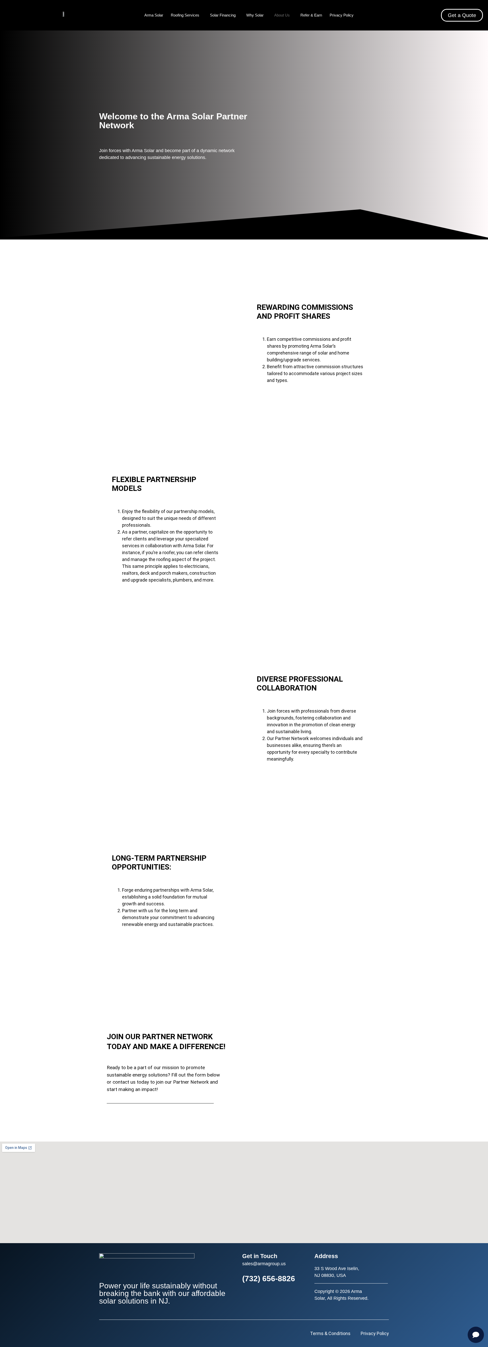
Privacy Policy (342, 15)
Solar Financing (223, 15)
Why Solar (255, 15)
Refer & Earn (311, 15)
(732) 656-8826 (268, 1278)
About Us (282, 15)
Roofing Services (185, 15)
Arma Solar (153, 15)
